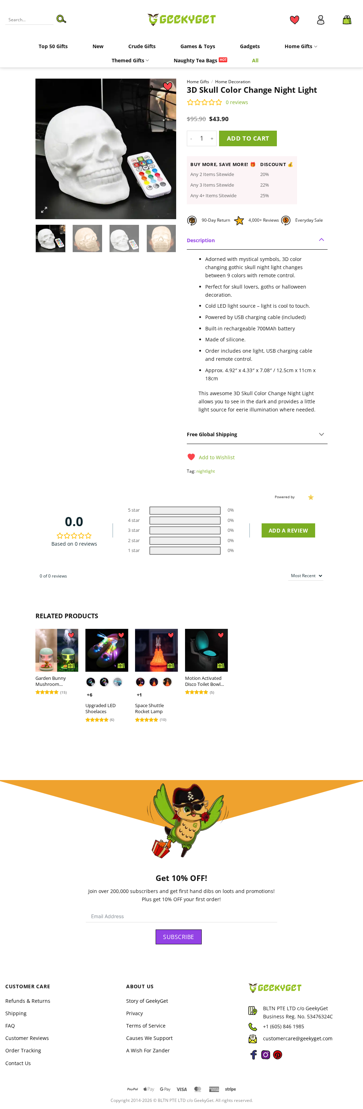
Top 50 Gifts (53, 46)
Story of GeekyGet (147, 1000)
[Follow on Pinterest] (277, 1059)
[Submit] (61, 19)
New (98, 46)
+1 (139, 695)
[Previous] (47, 149)
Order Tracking (23, 1050)
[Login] (320, 20)
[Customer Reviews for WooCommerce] (310, 497)
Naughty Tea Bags (195, 60)
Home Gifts (298, 46)
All (255, 60)
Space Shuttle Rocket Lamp (149, 709)
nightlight (205, 471)
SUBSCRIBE (178, 937)
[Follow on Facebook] (253, 1059)
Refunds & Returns (27, 1000)
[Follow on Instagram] (265, 1059)
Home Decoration (232, 81)
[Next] (164, 149)
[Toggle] (322, 240)
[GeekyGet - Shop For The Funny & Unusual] (181, 19)
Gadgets (250, 46)
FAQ (10, 1025)
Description (201, 240)
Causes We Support (149, 1038)
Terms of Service (146, 1025)
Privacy (134, 1013)
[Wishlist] (294, 20)
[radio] (90, 682)
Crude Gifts (142, 46)
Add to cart (248, 138)
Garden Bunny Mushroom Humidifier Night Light (53, 681)
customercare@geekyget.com (298, 1038)
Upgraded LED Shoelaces (100, 709)
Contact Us (18, 1063)
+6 (89, 695)
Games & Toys (197, 46)
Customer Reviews (27, 1038)
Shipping (16, 1013)
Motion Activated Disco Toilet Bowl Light (203, 681)
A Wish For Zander (148, 1050)
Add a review (288, 530)
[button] (347, 20)
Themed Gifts (128, 60)
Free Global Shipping (212, 434)
